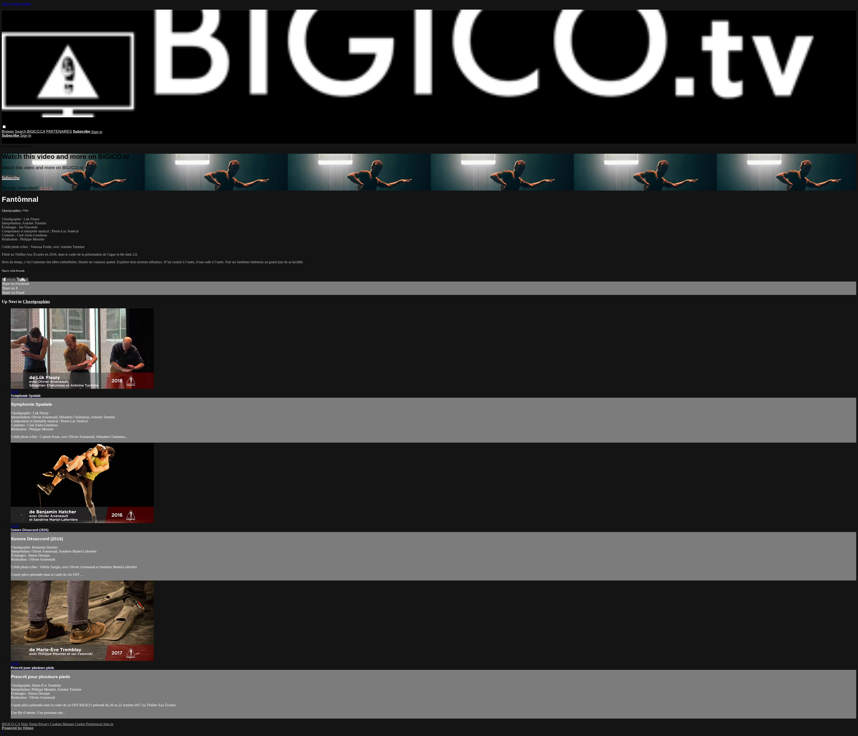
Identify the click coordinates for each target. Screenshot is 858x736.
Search (21, 131)
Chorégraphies (11, 210)
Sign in (96, 132)
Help (25, 724)
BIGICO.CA (36, 131)
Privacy (44, 724)
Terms (33, 724)
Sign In (25, 135)
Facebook (9, 279)
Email (24, 279)
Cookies (56, 724)
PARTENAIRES (59, 131)
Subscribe (11, 177)
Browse (8, 131)
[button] (4, 126)
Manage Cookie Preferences (83, 724)
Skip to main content (16, 4)
